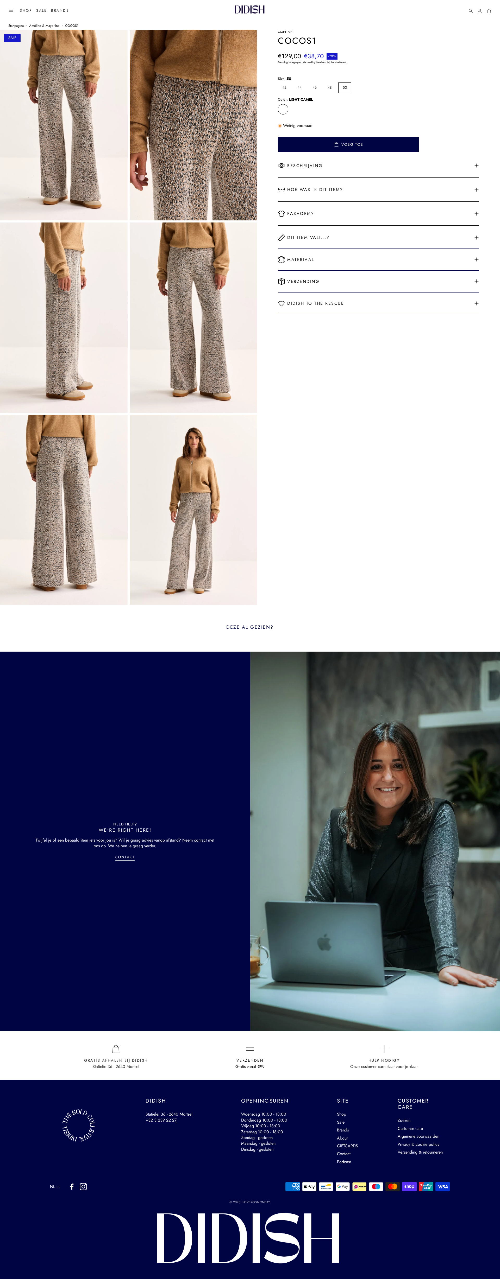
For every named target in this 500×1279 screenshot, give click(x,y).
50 (345, 87)
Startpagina (16, 25)
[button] (11, 11)
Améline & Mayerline (44, 25)
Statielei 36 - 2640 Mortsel (169, 1114)
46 (314, 87)
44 (299, 87)
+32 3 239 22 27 (161, 1120)
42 (284, 87)
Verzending (309, 62)
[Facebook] (72, 1186)
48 (330, 87)
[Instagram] (83, 1186)
